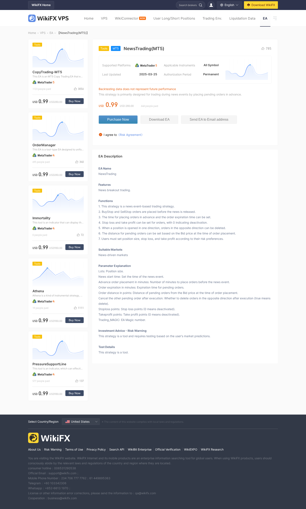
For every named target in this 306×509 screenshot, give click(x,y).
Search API (116, 449)
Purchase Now (118, 119)
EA (265, 18)
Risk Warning (53, 449)
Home (88, 18)
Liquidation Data (242, 18)
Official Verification (167, 449)
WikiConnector (130, 18)
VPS (104, 18)
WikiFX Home (41, 5)
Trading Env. (212, 18)
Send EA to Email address (209, 119)
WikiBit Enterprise (140, 449)
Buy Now (74, 101)
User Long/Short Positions (174, 18)
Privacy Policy (96, 449)
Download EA (159, 119)
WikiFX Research (212, 449)
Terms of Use (74, 449)
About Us (34, 449)
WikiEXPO (190, 449)
